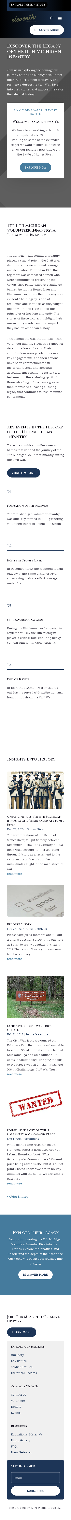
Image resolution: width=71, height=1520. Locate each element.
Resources (31, 1138)
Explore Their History (28, 4)
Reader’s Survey (19, 924)
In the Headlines (38, 1034)
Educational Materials (27, 1434)
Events (16, 1412)
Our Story (17, 1355)
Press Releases (21, 1452)
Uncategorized (36, 928)
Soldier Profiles (22, 1367)
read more (14, 873)
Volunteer (18, 1400)
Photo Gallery (20, 1440)
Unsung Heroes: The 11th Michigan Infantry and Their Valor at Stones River (35, 821)
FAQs (14, 1446)
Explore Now (36, 167)
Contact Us (18, 1394)
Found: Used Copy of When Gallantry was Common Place (31, 1132)
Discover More (46, 30)
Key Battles (19, 1361)
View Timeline (24, 473)
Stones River (36, 829)
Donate (16, 1406)
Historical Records (24, 1373)
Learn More (22, 1332)
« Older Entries (17, 1196)
